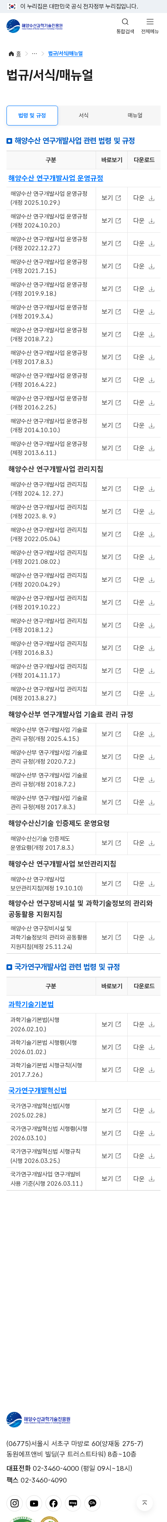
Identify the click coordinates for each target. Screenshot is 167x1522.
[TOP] (145, 1503)
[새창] (14, 1503)
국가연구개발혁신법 (38, 1090)
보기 (108, 198)
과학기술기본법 (31, 1004)
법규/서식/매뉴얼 (65, 53)
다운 (139, 198)
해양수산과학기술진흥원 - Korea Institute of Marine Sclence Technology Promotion (34, 26)
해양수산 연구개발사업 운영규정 (56, 178)
